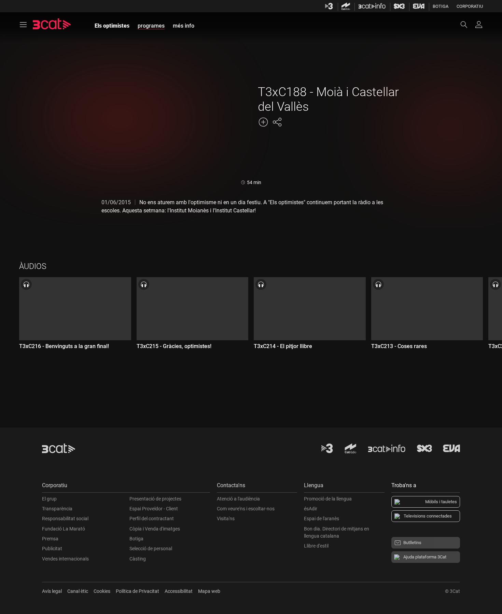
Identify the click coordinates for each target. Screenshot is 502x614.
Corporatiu (470, 6)
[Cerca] (467, 24)
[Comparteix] (276, 122)
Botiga (440, 6)
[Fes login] (479, 24)
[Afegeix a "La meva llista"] (263, 122)
